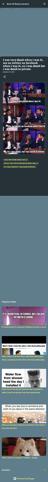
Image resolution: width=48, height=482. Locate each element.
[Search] (44, 4)
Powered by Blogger (25, 478)
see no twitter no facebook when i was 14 (21, 163)
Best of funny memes (18, 4)
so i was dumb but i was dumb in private (19, 167)
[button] (4, 77)
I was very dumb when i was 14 (15, 160)
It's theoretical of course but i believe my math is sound (24, 327)
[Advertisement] (24, 33)
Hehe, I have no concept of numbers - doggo (19, 458)
